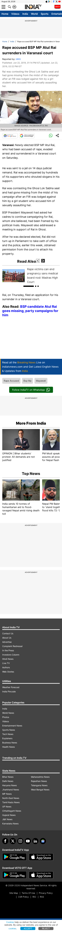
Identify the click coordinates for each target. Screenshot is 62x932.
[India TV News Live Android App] (14, 857)
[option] (31, 275)
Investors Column (10, 654)
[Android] (49, 1)
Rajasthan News (39, 781)
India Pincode (9, 691)
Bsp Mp (27, 380)
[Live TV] (57, 7)
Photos (5, 717)
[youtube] (28, 841)
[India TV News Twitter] (57, 1)
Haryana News (9, 785)
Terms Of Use (28, 893)
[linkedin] (35, 841)
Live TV (6, 663)
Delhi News (7, 781)
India (25, 13)
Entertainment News (12, 725)
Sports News (8, 730)
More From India (31, 423)
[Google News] (10, 135)
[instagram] (20, 841)
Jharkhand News (10, 789)
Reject (46, 928)
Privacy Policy (46, 893)
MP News (7, 794)
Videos (15, 13)
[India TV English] (33, 7)
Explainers (7, 738)
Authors (6, 667)
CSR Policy (23, 896)
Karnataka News (10, 823)
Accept (28, 928)
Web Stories (8, 671)
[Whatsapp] (51, 136)
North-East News (10, 798)
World (34, 13)
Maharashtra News (40, 777)
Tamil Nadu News (11, 802)
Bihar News (7, 777)
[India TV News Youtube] (59, 1)
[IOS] (46, 1)
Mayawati (41, 380)
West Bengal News (40, 789)
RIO (34, 896)
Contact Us (7, 633)
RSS (42, 896)
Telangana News (39, 785)
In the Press (8, 650)
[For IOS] (41, 875)
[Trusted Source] (26, 135)
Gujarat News (8, 815)
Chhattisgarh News (11, 811)
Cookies (10, 922)
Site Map (13, 893)
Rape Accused (11, 380)
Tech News (7, 734)
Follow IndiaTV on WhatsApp (28, 389)
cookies (12, 928)
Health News (8, 747)
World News (8, 713)
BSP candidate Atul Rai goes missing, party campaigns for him (30, 311)
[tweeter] (13, 841)
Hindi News (7, 659)
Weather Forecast (10, 687)
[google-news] (43, 841)
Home (5, 13)
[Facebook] (5, 841)
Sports (44, 13)
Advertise (7, 642)
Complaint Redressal (12, 646)
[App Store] (41, 857)
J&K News (7, 819)
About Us (6, 637)
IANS (18, 59)
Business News (9, 742)
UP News (6, 806)
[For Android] (14, 875)
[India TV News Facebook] (54, 1)
